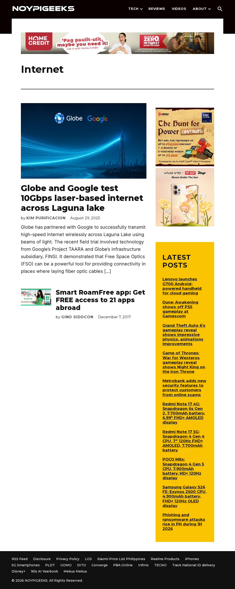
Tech (133, 9)
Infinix (143, 565)
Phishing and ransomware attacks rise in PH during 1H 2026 (183, 522)
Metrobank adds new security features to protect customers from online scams (184, 387)
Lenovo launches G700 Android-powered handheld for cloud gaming (181, 286)
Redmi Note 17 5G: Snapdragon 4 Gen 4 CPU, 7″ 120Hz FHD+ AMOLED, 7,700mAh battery (183, 441)
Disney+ (18, 571)
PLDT (50, 565)
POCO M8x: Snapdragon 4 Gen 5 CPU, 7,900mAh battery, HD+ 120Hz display (183, 468)
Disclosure (42, 559)
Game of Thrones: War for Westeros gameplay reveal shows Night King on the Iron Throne (183, 362)
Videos (179, 9)
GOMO (66, 565)
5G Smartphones (26, 565)
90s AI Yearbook (44, 571)
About (200, 9)
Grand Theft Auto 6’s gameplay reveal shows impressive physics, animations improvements (183, 334)
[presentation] (141, 9)
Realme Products (165, 559)
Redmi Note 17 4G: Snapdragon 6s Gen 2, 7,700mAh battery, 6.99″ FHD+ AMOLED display (183, 413)
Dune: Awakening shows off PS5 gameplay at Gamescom (180, 309)
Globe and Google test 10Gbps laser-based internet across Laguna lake (82, 198)
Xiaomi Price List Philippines (121, 559)
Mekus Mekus (75, 571)
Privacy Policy (67, 559)
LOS (88, 559)
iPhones (192, 559)
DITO (81, 565)
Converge (100, 565)
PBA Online (123, 565)
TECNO (160, 565)
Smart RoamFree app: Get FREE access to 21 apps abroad (100, 300)
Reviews (156, 9)
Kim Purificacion (46, 218)
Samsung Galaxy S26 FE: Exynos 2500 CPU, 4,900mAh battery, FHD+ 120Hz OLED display (184, 496)
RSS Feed (20, 559)
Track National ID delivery (193, 565)
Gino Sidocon (77, 317)
